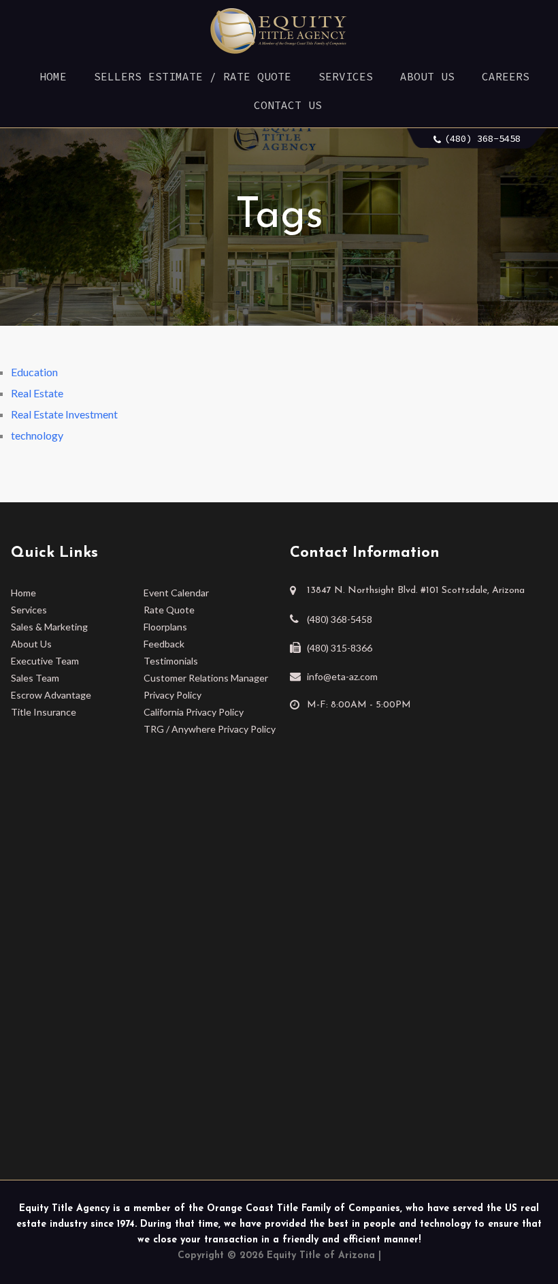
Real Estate (37, 392)
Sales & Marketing (49, 626)
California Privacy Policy (194, 712)
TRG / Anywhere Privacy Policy (210, 729)
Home (53, 76)
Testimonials (171, 661)
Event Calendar (176, 592)
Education (34, 371)
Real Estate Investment (64, 414)
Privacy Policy (172, 695)
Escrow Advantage (51, 695)
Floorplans (165, 626)
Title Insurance (43, 712)
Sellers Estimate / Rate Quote (192, 76)
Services (345, 76)
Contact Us (288, 105)
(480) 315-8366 (339, 648)
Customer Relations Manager (206, 678)
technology (37, 435)
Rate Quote (169, 609)
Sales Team (35, 678)
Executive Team (45, 661)
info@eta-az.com (342, 676)
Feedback (164, 643)
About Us (427, 76)
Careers (505, 76)
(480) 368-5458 (482, 138)
